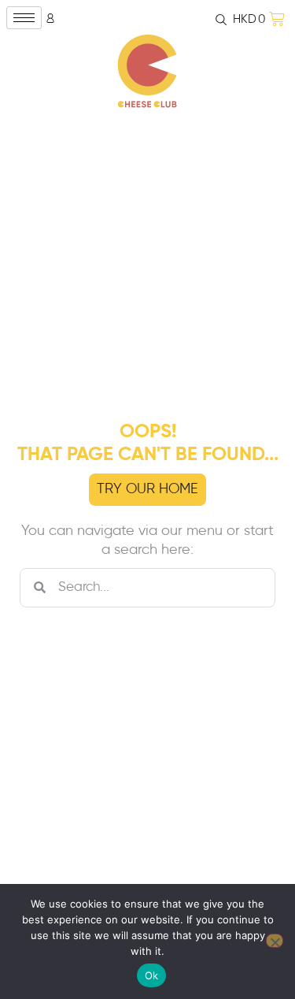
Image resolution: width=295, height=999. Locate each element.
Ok (152, 975)
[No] (274, 941)
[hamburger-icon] (24, 17)
